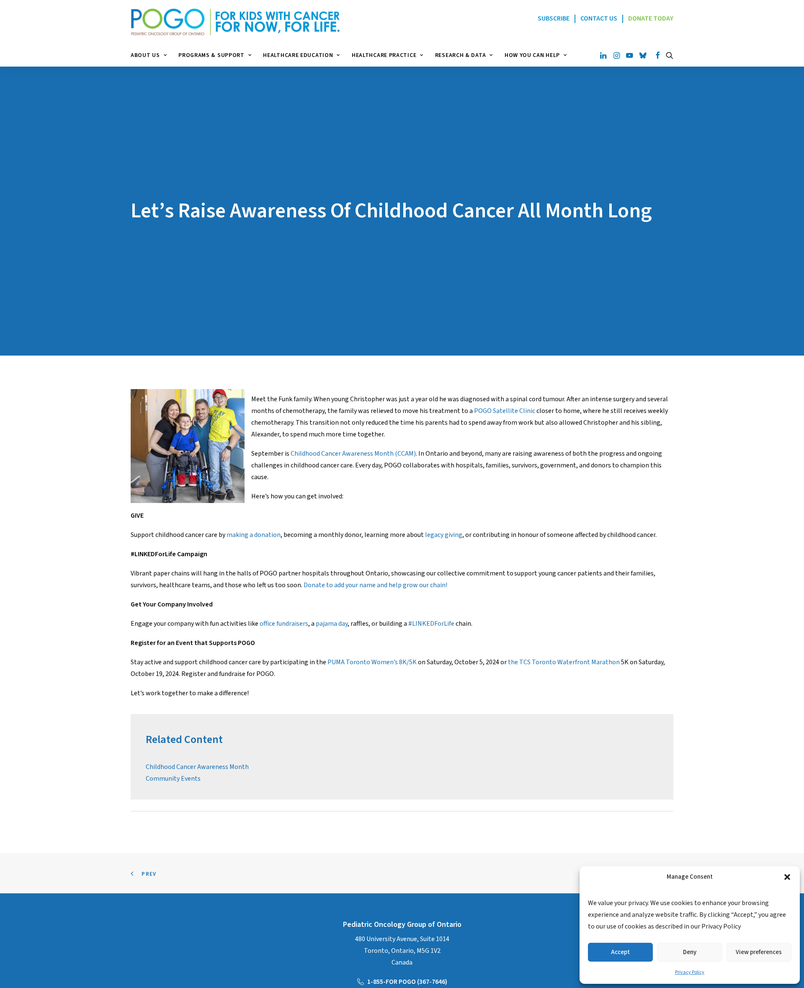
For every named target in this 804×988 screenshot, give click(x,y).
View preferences (759, 952)
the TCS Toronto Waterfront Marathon (564, 662)
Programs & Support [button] (211, 55)
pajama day (332, 623)
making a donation (254, 534)
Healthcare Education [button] (298, 55)
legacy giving (443, 534)
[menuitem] (152, 55)
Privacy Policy (689, 972)
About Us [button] (145, 55)
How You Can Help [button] (532, 55)
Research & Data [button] (460, 55)
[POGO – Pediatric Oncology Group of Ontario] (235, 22)
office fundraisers (284, 623)
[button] (787, 877)
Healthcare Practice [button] (384, 55)
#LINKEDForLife (431, 623)
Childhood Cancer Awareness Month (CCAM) (353, 453)
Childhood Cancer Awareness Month (197, 766)
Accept (620, 952)
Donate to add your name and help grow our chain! (375, 585)
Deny (689, 952)
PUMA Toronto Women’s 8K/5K (372, 662)
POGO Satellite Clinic (504, 410)
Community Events (173, 778)
